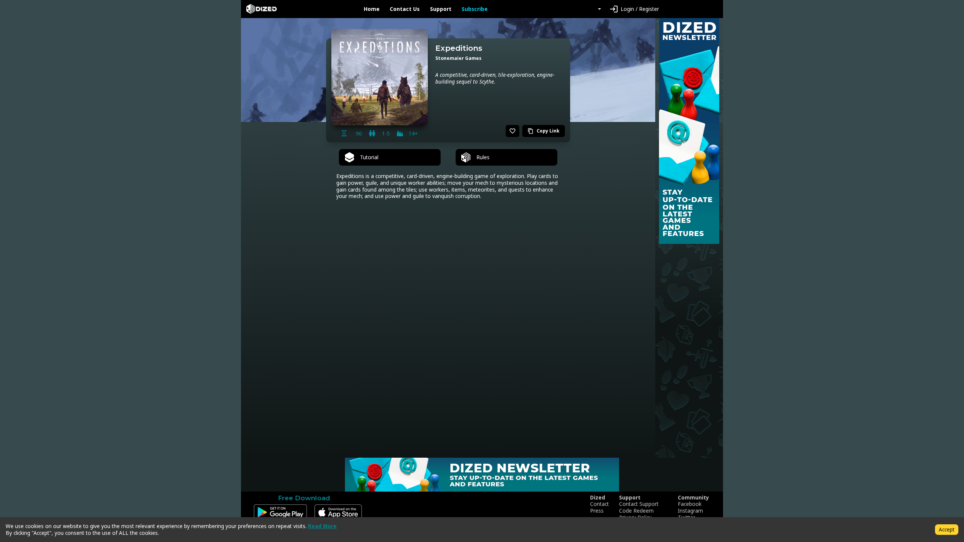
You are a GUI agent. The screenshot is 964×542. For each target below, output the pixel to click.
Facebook (690, 504)
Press (597, 510)
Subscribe (475, 9)
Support (440, 9)
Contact (599, 504)
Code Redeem (636, 510)
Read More (322, 526)
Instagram (690, 510)
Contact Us (404, 9)
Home (372, 9)
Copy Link (544, 131)
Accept (947, 529)
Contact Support (639, 504)
